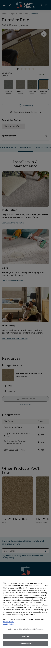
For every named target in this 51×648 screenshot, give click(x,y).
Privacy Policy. (8, 622)
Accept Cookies (25, 643)
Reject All (25, 636)
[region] (25, 612)
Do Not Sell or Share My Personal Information (25, 629)
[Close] (48, 579)
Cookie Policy (8, 624)
